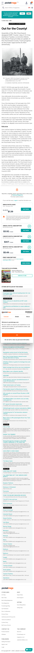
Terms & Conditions (6, 619)
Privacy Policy (5, 614)
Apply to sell (4, 644)
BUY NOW (26, 209)
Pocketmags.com (21, 634)
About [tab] (28, 316)
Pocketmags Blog (6, 605)
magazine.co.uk (20, 637)
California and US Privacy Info (8, 616)
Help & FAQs (20, 594)
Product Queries (5, 631)
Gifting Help (20, 607)
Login (15, 200)
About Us (19, 631)
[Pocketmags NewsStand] (10, 3)
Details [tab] (17, 316)
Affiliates (4, 634)
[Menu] (2, 3)
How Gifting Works (21, 604)
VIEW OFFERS (26, 263)
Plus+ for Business (6, 611)
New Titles (4, 597)
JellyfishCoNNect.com (22, 639)
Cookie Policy (5, 622)
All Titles (4, 594)
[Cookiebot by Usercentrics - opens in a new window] (25, 312)
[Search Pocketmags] (3, 8)
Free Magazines (5, 603)
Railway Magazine (18, 195)
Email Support (20, 597)
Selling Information (6, 641)
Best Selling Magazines (7, 600)
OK (17, 335)
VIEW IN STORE (22, 275)
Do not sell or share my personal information (17, 339)
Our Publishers (5, 608)
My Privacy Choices (6, 625)
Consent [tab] (6, 316)
